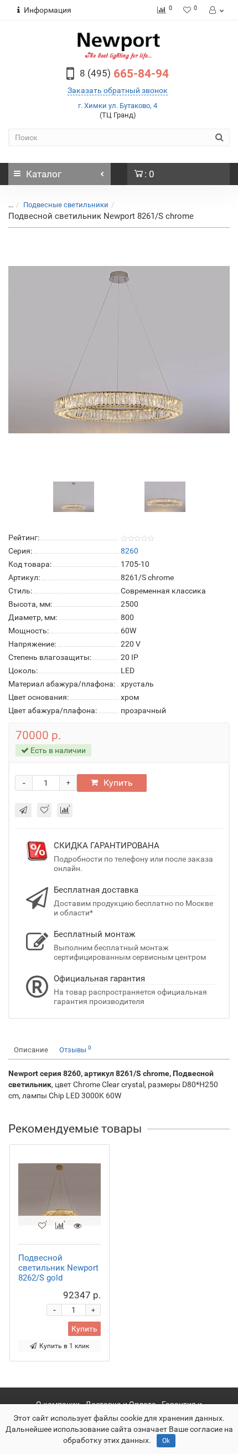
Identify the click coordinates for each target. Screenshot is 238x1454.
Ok (166, 1441)
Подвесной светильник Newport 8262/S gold (58, 1268)
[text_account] (215, 10)
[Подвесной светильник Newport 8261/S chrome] (119, 349)
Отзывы (75, 1049)
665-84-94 (124, 73)
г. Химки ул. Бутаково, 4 (117, 105)
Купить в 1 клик (64, 1346)
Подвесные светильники (65, 205)
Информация (47, 10)
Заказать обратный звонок (118, 90)
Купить (118, 782)
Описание (31, 1050)
